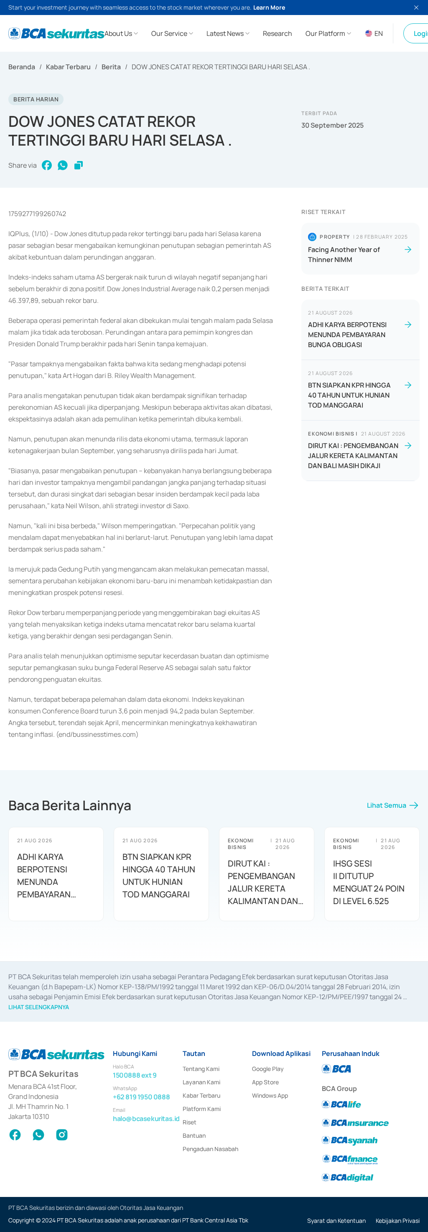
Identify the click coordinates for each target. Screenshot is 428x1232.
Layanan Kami (201, 1082)
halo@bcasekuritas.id (146, 1118)
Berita (111, 66)
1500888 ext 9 (135, 1075)
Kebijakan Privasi (398, 1220)
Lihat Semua (386, 805)
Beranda (21, 66)
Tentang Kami (201, 1069)
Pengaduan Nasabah (210, 1149)
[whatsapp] (63, 165)
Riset (189, 1122)
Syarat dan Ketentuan (336, 1220)
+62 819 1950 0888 (141, 1096)
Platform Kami (202, 1109)
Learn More (269, 7)
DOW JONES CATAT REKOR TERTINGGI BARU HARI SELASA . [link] (221, 66)
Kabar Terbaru (68, 66)
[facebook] (47, 165)
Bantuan (194, 1135)
